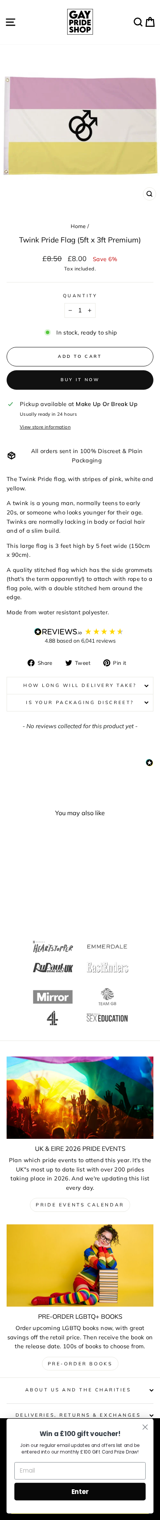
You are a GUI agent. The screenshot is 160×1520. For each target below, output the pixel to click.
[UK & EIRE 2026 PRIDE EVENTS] (80, 1097)
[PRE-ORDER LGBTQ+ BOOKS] (80, 1265)
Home (78, 226)
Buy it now (80, 379)
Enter (80, 1491)
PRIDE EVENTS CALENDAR (80, 1205)
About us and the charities (78, 1390)
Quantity (80, 295)
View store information (45, 427)
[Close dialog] (145, 1427)
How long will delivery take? (80, 685)
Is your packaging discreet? (80, 702)
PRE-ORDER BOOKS (80, 1364)
